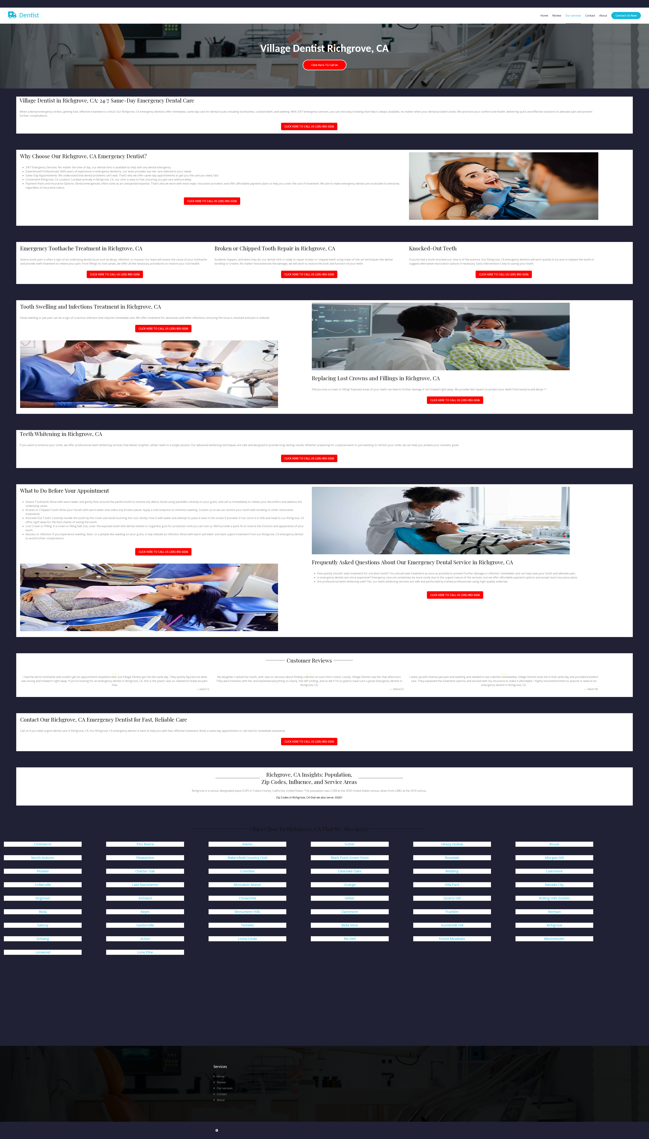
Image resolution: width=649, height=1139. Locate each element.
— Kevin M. (591, 689)
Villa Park (452, 884)
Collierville (43, 884)
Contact (590, 15)
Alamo (247, 844)
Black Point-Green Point (350, 857)
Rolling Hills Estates (554, 898)
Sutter (350, 844)
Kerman (554, 911)
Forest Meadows (452, 938)
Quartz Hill (452, 898)
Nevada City (554, 884)
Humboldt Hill (452, 925)
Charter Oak (145, 871)
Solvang (43, 938)
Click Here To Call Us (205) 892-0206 (309, 126)
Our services (573, 15)
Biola (43, 911)
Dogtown (42, 898)
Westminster (554, 938)
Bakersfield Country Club (247, 857)
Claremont (349, 911)
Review (556, 15)
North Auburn (42, 857)
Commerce (42, 844)
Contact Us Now (626, 15)
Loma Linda (247, 938)
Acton (145, 938)
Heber (350, 898)
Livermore (554, 871)
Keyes (145, 911)
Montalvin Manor (247, 884)
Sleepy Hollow (452, 844)
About (603, 15)
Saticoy (42, 925)
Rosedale (452, 857)
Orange (350, 884)
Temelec (247, 925)
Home (544, 15)
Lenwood (42, 952)
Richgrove (554, 925)
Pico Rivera (145, 844)
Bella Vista (350, 925)
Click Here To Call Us (324, 65)
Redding (452, 871)
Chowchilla (247, 898)
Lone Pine (145, 952)
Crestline (247, 871)
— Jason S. (202, 689)
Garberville (145, 925)
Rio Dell (350, 938)
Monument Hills (247, 911)
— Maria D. (397, 689)
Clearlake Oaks (349, 871)
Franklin (452, 911)
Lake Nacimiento (145, 884)
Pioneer (43, 871)
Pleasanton (145, 857)
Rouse (554, 844)
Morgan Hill (554, 857)
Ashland (145, 898)
